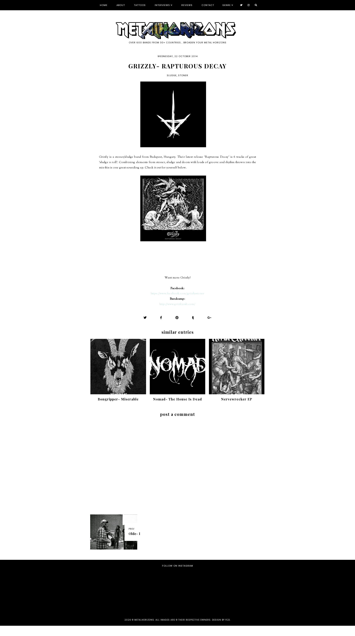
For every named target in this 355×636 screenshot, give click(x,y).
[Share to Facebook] (161, 317)
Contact (208, 5)
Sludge (172, 75)
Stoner (183, 75)
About (120, 5)
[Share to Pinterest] (177, 317)
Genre (226, 5)
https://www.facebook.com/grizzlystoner (177, 293)
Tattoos (140, 5)
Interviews (162, 5)
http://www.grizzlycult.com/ (177, 304)
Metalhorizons (144, 619)
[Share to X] (145, 317)
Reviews (186, 5)
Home (103, 5)
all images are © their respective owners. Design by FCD (193, 619)
